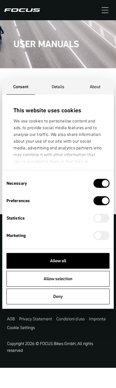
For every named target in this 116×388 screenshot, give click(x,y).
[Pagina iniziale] (22, 10)
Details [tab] (58, 87)
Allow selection (58, 279)
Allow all (58, 261)
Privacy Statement (35, 319)
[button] (105, 10)
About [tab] (95, 87)
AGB (11, 319)
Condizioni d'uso (70, 319)
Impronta (97, 319)
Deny (58, 296)
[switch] (101, 201)
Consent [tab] (20, 87)
